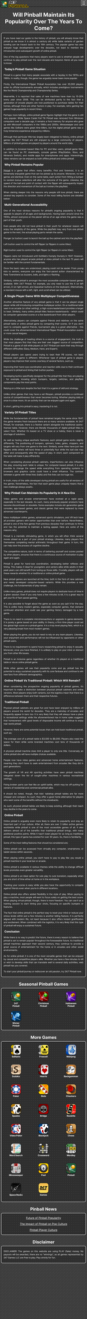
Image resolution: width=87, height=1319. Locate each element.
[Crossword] (43, 1153)
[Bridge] (43, 1113)
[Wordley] (71, 1153)
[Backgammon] (71, 1074)
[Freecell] (43, 1054)
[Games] (43, 1192)
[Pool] (43, 1173)
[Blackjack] (43, 1133)
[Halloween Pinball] (71, 1001)
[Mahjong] (71, 1054)
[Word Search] (16, 1153)
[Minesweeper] (16, 1173)
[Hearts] (43, 1074)
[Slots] (43, 1094)
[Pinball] (71, 1173)
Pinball (7, 170)
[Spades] (16, 1113)
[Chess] (71, 1133)
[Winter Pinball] (16, 1021)
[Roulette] (71, 1113)
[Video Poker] (16, 1133)
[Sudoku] (16, 1074)
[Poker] (16, 1094)
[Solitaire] (16, 1054)
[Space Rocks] (16, 1192)
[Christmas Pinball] (43, 1001)
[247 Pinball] (16, 1001)
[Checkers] (71, 1094)
